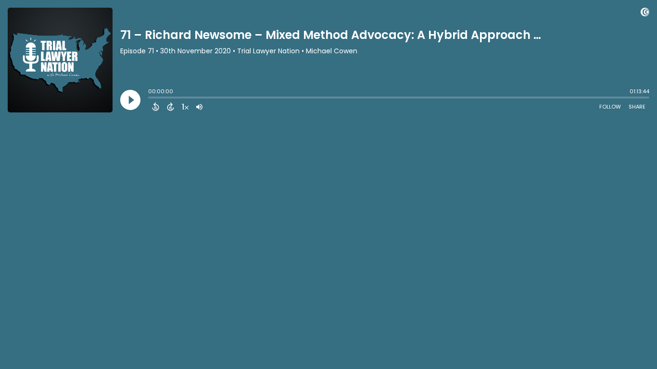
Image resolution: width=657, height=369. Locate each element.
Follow (610, 107)
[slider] (150, 98)
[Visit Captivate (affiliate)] (645, 14)
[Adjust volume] (199, 106)
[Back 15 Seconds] (155, 106)
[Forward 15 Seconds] (170, 106)
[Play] (130, 100)
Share (637, 107)
